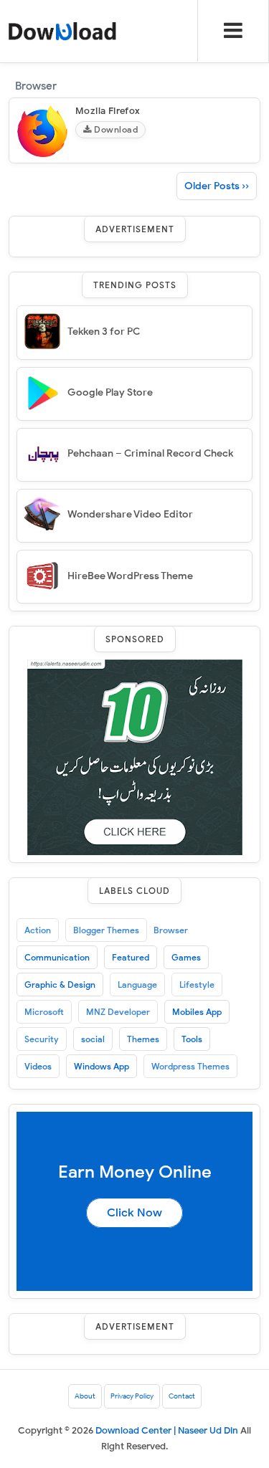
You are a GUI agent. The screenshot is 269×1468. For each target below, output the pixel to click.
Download (115, 129)
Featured (130, 957)
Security (41, 1039)
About (85, 1396)
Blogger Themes (106, 930)
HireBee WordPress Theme (130, 576)
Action (37, 930)
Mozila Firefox (108, 111)
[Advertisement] (134, 757)
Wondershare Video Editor (130, 514)
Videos (38, 1066)
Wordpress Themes (190, 1066)
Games (186, 957)
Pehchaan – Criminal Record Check (150, 453)
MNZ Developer (118, 1011)
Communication (57, 957)
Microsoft (44, 1011)
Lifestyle (196, 984)
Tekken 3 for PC (103, 331)
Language (137, 984)
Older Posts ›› (216, 186)
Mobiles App (197, 1011)
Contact (182, 1396)
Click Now (134, 1213)
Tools (191, 1039)
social (93, 1039)
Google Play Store (110, 392)
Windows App (101, 1066)
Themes (143, 1039)
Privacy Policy (132, 1396)
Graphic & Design (59, 984)
